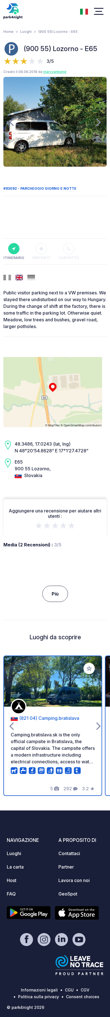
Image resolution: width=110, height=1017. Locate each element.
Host (11, 880)
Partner (66, 867)
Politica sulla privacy (38, 996)
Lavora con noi (74, 880)
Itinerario (13, 258)
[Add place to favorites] (89, 668)
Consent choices (82, 996)
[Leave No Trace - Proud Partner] (80, 965)
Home (8, 31)
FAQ (11, 894)
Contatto (68, 258)
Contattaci (69, 853)
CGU (69, 990)
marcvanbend (54, 72)
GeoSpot (67, 894)
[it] (84, 11)
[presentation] (11, 122)
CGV (85, 990)
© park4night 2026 (25, 1007)
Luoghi (26, 31)
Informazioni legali (39, 990)
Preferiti (41, 258)
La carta (15, 867)
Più (55, 594)
